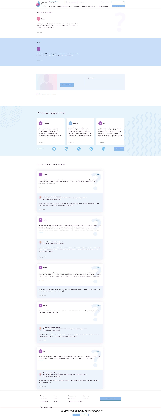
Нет (85, 415)
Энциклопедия (103, 6)
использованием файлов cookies (92, 411)
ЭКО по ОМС (43, 398)
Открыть (98, 174)
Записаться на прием (118, 6)
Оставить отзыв (119, 148)
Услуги (59, 6)
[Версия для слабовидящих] (102, 2)
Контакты (56, 401)
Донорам (84, 6)
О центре (52, 6)
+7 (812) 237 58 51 (54, 1)
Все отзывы (40, 149)
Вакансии (85, 398)
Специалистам (92, 6)
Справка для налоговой (75, 401)
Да (76, 415)
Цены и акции (66, 6)
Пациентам (76, 6)
